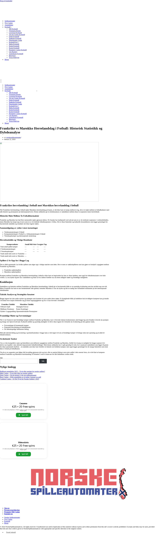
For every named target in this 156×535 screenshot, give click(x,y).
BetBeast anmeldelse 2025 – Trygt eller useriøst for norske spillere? (22, 371)
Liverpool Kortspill (15, 33)
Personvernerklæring (12, 510)
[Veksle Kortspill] (37, 91)
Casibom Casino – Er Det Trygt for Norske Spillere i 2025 (19, 379)
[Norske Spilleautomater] (18, 17)
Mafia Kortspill (14, 44)
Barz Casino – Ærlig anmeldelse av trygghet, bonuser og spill (20, 377)
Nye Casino (9, 23)
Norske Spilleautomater (12, 517)
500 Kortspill (13, 29)
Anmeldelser (9, 25)
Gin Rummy (13, 52)
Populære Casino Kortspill (18, 50)
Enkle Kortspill (14, 36)
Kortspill (7, 521)
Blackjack (12, 56)
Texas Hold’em (14, 57)
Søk (1, 358)
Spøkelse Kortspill (15, 38)
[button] (11, 27)
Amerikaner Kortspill (16, 54)
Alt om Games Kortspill (17, 35)
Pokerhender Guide (15, 40)
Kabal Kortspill (14, 46)
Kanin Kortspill (14, 48)
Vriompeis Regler (15, 31)
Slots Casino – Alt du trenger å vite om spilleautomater (18, 375)
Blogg (7, 59)
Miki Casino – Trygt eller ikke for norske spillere (16, 373)
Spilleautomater (10, 21)
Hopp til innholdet (6, 1)
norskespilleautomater (13, 137)
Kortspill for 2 (13, 42)
